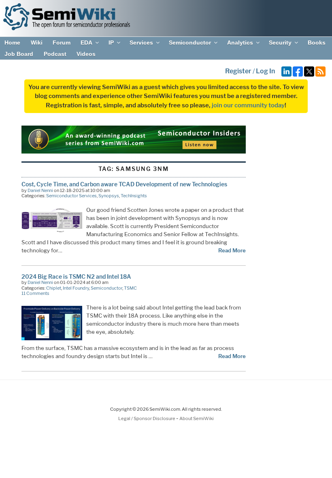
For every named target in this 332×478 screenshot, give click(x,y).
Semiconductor (190, 42)
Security (280, 42)
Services (141, 42)
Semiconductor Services (71, 195)
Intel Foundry (76, 288)
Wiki (37, 42)
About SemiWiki (196, 418)
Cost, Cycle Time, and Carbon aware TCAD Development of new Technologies (124, 184)
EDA (86, 42)
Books (317, 42)
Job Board (18, 54)
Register (238, 71)
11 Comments (35, 293)
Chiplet (53, 288)
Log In (265, 71)
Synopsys (108, 195)
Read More (232, 250)
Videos (86, 54)
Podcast (55, 54)
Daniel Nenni (40, 190)
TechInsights (134, 195)
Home (12, 42)
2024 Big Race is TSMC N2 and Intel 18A (76, 276)
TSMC (130, 288)
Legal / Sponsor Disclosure (147, 418)
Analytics (240, 42)
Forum (61, 42)
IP (111, 42)
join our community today (248, 105)
